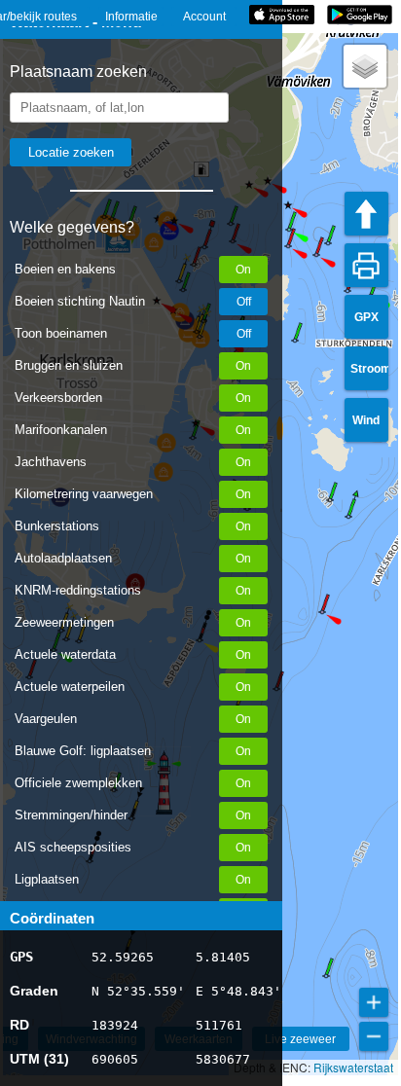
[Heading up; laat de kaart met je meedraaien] (366, 213)
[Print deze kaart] (366, 265)
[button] (322, 612)
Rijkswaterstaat (353, 1067)
